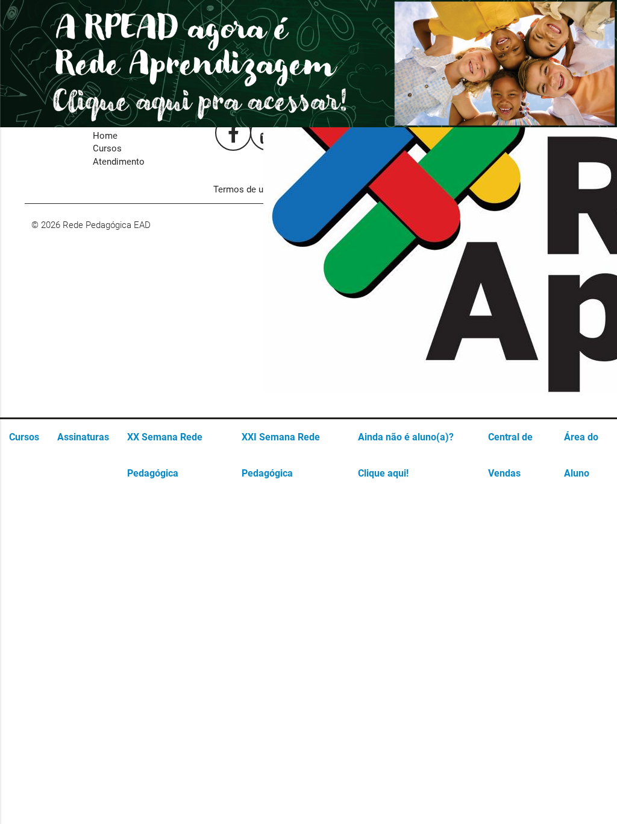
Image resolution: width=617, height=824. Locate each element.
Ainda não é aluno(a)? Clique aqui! (406, 455)
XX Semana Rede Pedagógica (164, 455)
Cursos (24, 437)
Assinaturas (83, 437)
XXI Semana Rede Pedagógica (281, 455)
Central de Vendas (510, 455)
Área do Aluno (581, 455)
